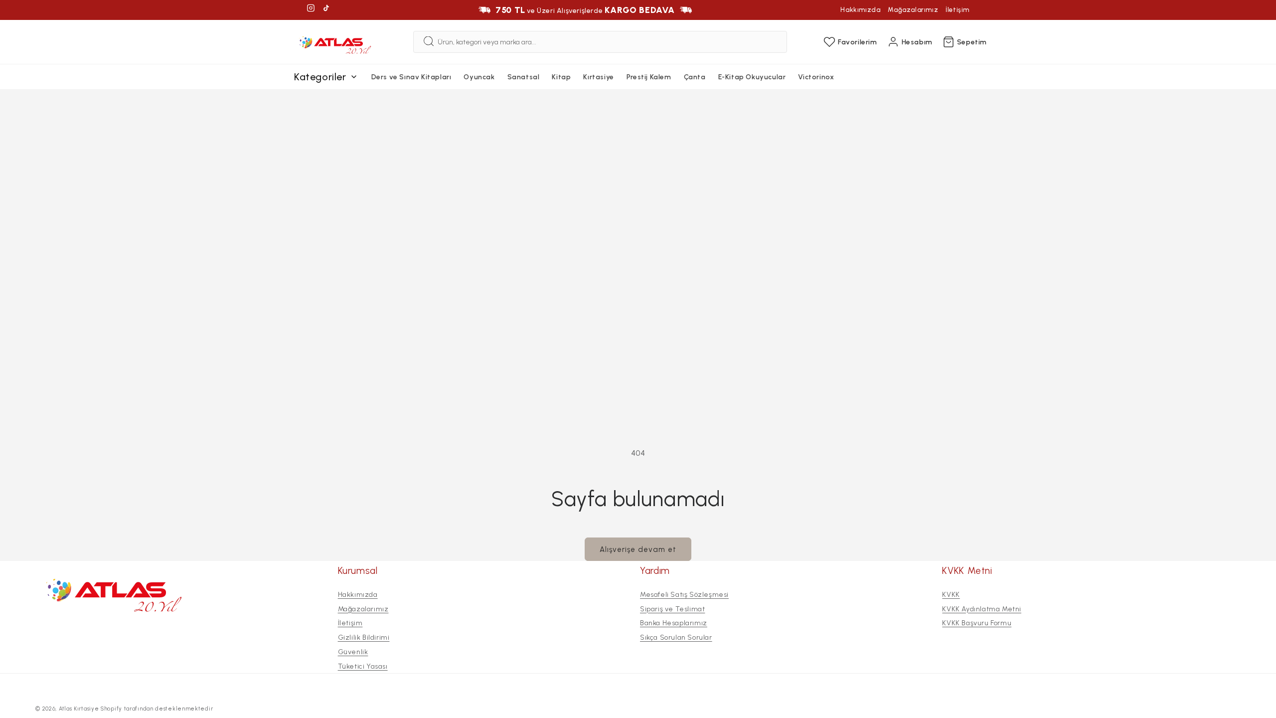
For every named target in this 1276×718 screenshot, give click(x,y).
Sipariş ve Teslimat (672, 608)
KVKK (950, 594)
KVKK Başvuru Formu (976, 623)
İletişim (957, 9)
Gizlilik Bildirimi (364, 637)
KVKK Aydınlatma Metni (981, 608)
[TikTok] (326, 9)
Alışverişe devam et (638, 549)
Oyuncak (479, 77)
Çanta (695, 77)
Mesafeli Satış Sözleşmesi (684, 594)
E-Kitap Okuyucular (752, 77)
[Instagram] (311, 9)
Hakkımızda (860, 9)
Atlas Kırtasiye (79, 709)
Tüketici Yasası (363, 666)
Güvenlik (353, 652)
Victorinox (816, 77)
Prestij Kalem (649, 77)
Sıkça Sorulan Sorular (676, 637)
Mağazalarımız (913, 9)
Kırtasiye (598, 77)
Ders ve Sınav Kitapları (411, 77)
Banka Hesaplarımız (673, 623)
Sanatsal (523, 77)
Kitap (561, 77)
